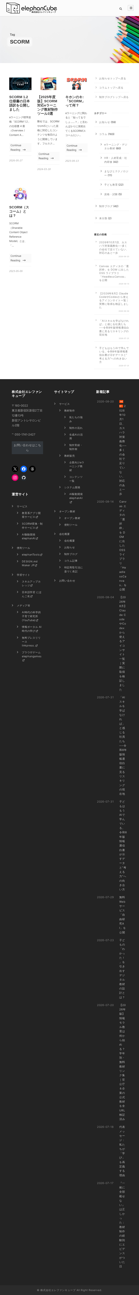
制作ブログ (106, 206)
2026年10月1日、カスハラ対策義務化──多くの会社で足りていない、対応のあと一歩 (114, 247)
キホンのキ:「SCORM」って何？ (75, 101)
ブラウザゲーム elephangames (32, 654)
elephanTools (31, 554)
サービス (64, 403)
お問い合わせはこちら (27, 447)
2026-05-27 (16, 160)
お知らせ (104, 122)
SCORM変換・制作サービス (32, 525)
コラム (103, 134)
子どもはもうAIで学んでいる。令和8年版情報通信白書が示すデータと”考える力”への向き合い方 (114, 354)
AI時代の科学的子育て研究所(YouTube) (31, 616)
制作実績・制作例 (76, 447)
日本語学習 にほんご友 (31, 594)
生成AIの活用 (76, 436)
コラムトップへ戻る (111, 87)
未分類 (103, 218)
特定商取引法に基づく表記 (73, 569)
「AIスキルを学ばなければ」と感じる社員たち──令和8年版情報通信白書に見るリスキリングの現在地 (114, 327)
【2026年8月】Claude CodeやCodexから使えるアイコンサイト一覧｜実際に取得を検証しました (114, 300)
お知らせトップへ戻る (112, 78)
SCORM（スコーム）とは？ (19, 211)
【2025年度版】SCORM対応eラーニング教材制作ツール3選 (47, 105)
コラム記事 (71, 560)
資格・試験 (111, 194)
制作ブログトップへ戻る (114, 96)
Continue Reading (15, 147)
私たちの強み (76, 419)
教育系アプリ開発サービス (31, 514)
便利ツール (71, 524)
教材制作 (69, 410)
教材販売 (69, 455)
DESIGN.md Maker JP (30, 563)
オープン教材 (67, 511)
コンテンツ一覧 (76, 478)
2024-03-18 (44, 169)
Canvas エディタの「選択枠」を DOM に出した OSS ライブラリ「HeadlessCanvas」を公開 (114, 273)
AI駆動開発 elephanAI (28, 536)
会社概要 (64, 533)
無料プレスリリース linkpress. (31, 641)
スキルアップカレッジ (31, 583)
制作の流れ (76, 427)
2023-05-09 (16, 271)
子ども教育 (111, 184)
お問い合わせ (67, 580)
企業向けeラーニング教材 (76, 466)
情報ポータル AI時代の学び (32, 628)
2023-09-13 (72, 161)
